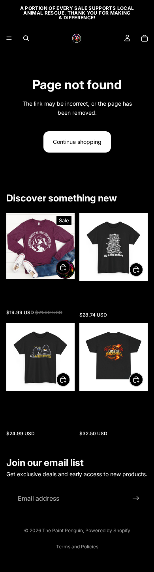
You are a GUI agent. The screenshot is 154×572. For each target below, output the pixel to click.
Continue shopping (77, 141)
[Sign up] (136, 498)
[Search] (26, 38)
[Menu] (9, 38)
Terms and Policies (77, 547)
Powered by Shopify (107, 530)
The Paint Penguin (62, 530)
